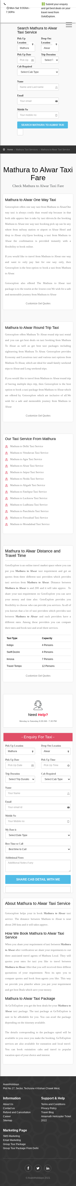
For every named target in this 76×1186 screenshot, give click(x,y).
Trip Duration (49, 54)
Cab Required (25, 66)
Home (10, 149)
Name (21, 81)
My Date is (11, 829)
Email (20, 95)
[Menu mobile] (69, 26)
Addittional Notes (14, 857)
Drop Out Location (46, 40)
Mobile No (22, 109)
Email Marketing (12, 1140)
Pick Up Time (48, 759)
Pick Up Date (24, 54)
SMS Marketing (11, 1136)
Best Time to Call (15, 843)
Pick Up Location (21, 40)
